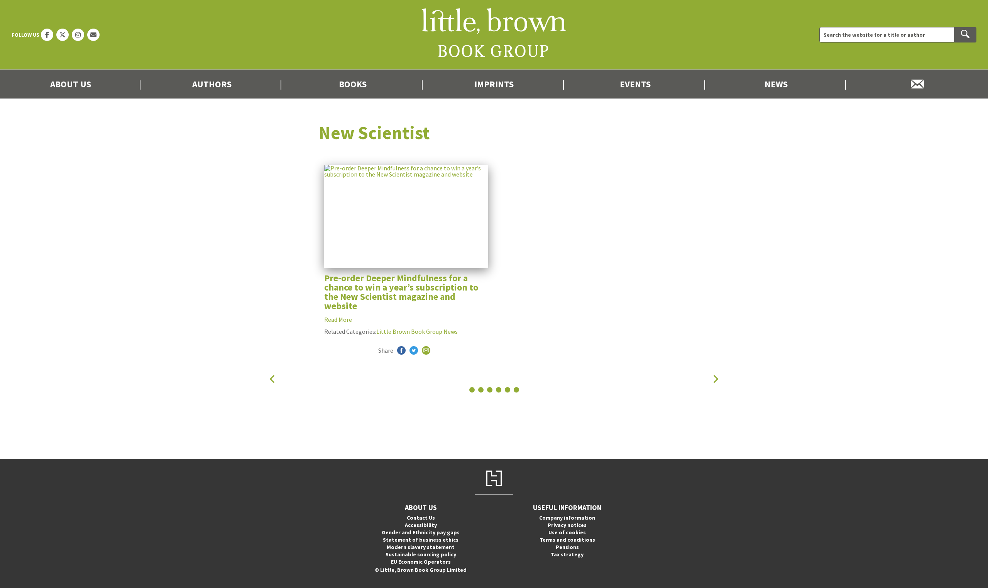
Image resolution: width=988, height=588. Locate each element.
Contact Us (421, 517)
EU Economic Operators (421, 561)
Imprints (494, 84)
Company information (567, 517)
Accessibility (421, 525)
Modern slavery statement (421, 547)
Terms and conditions (567, 539)
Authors (212, 84)
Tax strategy (567, 554)
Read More (338, 319)
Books (353, 84)
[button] (272, 379)
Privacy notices (567, 525)
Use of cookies (567, 532)
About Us (70, 84)
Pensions (567, 547)
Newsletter (917, 84)
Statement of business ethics (420, 539)
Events (635, 84)
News (776, 84)
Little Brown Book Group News (417, 331)
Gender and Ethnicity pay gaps (421, 532)
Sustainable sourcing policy (421, 554)
